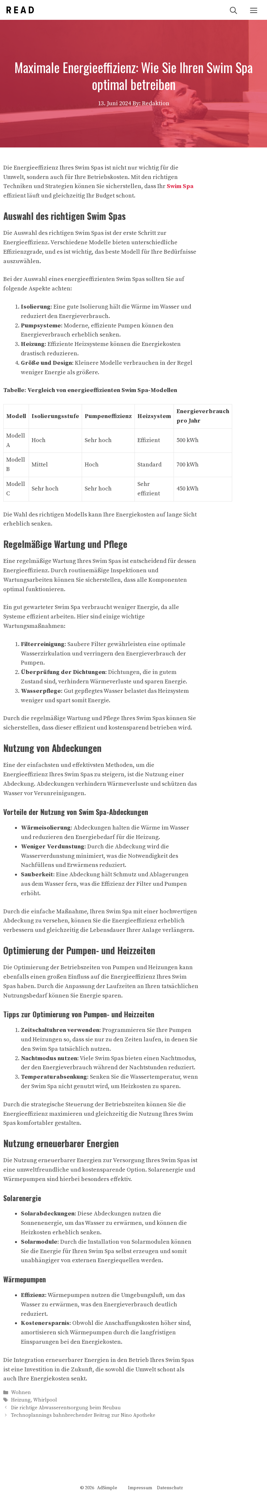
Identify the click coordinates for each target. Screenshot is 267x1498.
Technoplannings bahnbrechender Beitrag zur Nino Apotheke (83, 1415)
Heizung (21, 1400)
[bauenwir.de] (20, 10)
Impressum (140, 1488)
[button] (233, 10)
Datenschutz (170, 1488)
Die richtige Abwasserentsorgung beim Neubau (66, 1408)
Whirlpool (45, 1400)
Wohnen (21, 1393)
